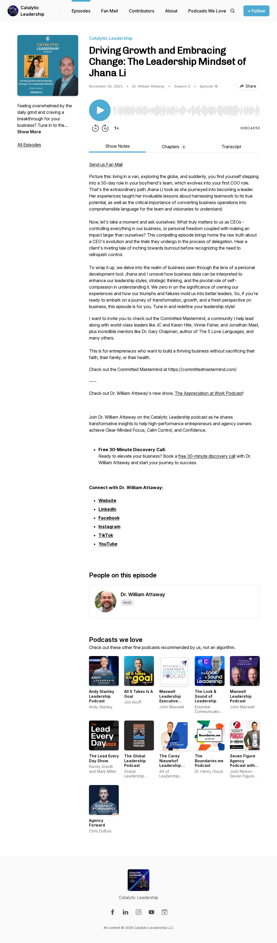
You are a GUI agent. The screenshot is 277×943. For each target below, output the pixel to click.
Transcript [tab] (231, 146)
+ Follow (256, 11)
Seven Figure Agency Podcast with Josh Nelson (242, 763)
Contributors (141, 11)
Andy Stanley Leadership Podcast (101, 696)
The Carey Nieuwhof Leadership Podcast (170, 763)
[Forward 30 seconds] (105, 128)
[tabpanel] (174, 357)
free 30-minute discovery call (206, 456)
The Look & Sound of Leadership (205, 696)
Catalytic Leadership (32, 11)
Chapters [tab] (173, 146)
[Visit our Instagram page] (138, 912)
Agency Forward (97, 823)
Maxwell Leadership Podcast (241, 696)
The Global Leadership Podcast (135, 761)
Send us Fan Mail (106, 164)
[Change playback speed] (116, 128)
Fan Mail (109, 11)
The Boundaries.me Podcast (209, 761)
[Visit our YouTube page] (151, 912)
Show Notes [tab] (117, 146)
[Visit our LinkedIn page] (125, 912)
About (171, 11)
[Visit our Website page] (164, 912)
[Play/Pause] (100, 110)
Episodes (81, 11)
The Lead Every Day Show (104, 758)
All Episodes (29, 144)
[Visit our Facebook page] (112, 912)
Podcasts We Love (207, 11)
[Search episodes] (232, 11)
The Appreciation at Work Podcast (208, 393)
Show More (29, 131)
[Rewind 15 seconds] (95, 128)
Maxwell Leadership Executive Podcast (170, 698)
